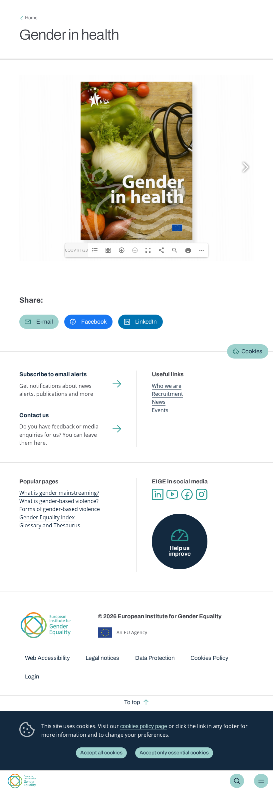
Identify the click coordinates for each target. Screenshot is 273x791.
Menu (261, 781)
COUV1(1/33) (76, 250)
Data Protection (155, 658)
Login (32, 676)
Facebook (186, 494)
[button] (39, 322)
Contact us (34, 415)
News (158, 401)
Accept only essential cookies (174, 752)
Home (31, 17)
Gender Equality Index (47, 517)
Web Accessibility (47, 658)
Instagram (201, 494)
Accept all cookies (101, 752)
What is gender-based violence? (59, 501)
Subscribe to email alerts (53, 374)
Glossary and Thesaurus (49, 525)
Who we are (166, 386)
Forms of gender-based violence (59, 509)
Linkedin (157, 494)
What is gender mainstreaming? (59, 492)
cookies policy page (143, 726)
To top (132, 702)
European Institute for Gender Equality (22, 781)
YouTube (172, 494)
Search (237, 781)
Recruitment (167, 393)
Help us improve (179, 551)
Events (160, 410)
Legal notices (102, 658)
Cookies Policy (209, 658)
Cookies (251, 351)
